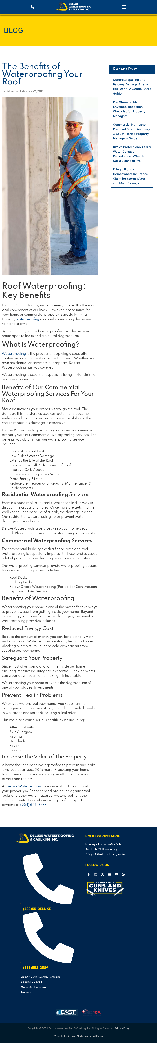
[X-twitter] (102, 874)
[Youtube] (116, 874)
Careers (26, 992)
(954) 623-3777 (33, 805)
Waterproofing (14, 354)
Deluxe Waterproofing (24, 786)
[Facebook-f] (88, 874)
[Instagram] (95, 874)
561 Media (97, 1036)
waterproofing (27, 319)
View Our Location (33, 987)
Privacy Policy (122, 1028)
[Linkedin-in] (109, 874)
